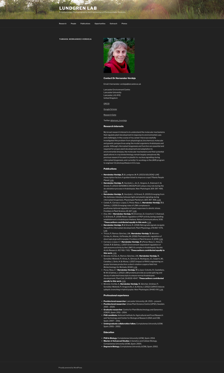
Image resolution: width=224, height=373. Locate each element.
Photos (124, 24)
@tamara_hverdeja (118, 120)
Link (112, 180)
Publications (85, 24)
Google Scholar (110, 109)
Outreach (113, 24)
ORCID (107, 104)
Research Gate (110, 115)
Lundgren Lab (78, 8)
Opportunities (100, 24)
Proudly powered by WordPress (70, 368)
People (73, 24)
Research (62, 24)
